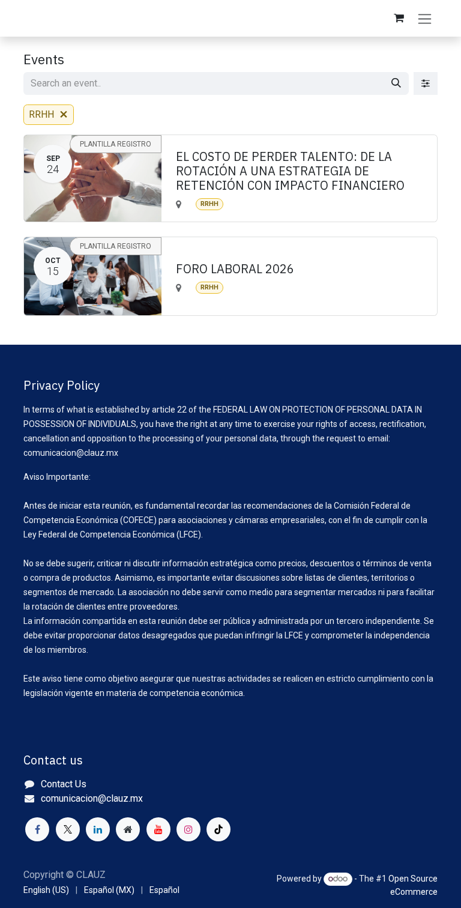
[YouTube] (158, 829)
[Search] (396, 83)
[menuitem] (46, 890)
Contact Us (63, 784)
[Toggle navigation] (425, 18)
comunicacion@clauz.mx (92, 798)
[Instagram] (188, 829)
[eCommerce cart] (398, 18)
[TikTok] (218, 829)
